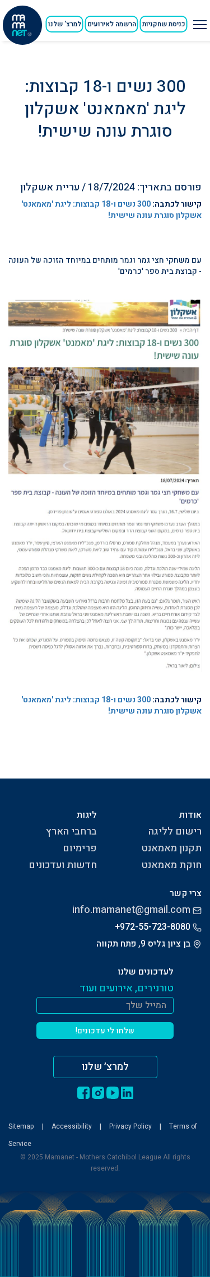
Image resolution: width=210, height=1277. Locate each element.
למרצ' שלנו (64, 24)
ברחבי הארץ (71, 831)
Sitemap (21, 1126)
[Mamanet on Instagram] (98, 1092)
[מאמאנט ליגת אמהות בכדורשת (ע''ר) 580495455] (22, 25)
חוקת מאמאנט (171, 865)
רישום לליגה (175, 831)
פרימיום (80, 848)
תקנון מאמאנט (171, 848)
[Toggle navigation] (198, 20)
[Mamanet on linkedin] (127, 1092)
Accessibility (72, 1126)
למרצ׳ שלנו (105, 1066)
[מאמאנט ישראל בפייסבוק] (83, 1092)
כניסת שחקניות (163, 24)
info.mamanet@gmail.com (131, 909)
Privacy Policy (130, 1126)
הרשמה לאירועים (111, 24)
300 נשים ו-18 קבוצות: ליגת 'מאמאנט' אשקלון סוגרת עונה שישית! (111, 209)
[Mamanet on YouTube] (112, 1092)
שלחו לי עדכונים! (105, 1031)
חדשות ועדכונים (63, 865)
